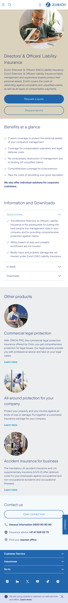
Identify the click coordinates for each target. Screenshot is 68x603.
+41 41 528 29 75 (39, 532)
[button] (3, 4)
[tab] (34, 214)
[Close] (62, 597)
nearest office (28, 539)
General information (30, 524)
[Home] (55, 4)
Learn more (10, 362)
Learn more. (26, 599)
